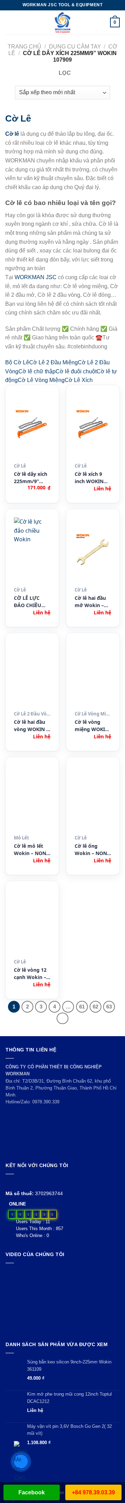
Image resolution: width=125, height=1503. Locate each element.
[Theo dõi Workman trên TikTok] (25, 1182)
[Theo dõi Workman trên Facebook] (9, 1182)
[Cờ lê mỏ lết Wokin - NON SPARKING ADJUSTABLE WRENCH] (32, 798)
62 (95, 1007)
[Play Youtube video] (62, 1300)
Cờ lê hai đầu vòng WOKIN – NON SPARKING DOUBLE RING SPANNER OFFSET (31, 726)
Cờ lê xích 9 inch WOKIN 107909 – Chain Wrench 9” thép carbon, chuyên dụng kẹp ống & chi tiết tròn (92, 478)
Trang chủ (24, 47)
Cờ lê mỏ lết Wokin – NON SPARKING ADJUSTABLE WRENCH (30, 850)
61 (82, 1007)
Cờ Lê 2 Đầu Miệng (53, 362)
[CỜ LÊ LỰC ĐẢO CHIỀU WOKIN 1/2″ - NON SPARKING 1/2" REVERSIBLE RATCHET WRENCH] (32, 550)
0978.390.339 (45, 1101)
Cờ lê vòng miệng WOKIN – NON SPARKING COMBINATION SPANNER (92, 726)
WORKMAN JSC (36, 277)
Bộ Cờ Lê (17, 362)
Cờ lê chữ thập (37, 371)
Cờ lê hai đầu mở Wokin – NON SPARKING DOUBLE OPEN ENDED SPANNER (92, 602)
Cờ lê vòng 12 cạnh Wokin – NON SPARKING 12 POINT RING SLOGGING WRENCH (30, 974)
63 (109, 1007)
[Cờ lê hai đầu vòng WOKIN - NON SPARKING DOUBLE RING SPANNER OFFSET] (32, 674)
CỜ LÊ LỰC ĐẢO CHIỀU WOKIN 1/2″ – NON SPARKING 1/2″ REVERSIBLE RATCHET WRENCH (32, 602)
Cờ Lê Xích (79, 380)
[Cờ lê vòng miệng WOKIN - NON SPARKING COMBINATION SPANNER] (93, 674)
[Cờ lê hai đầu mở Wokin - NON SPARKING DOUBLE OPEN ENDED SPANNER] (93, 550)
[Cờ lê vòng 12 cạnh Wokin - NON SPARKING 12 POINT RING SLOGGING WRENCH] (32, 922)
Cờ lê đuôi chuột (76, 371)
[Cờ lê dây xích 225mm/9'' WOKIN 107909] (32, 426)
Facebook (31, 1492)
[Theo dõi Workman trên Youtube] (18, 1182)
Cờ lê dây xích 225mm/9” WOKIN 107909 (31, 478)
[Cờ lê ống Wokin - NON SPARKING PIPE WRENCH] (93, 798)
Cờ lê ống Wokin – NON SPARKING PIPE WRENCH (93, 850)
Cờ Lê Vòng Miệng (41, 380)
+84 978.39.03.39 (93, 1492)
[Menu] (9, 22)
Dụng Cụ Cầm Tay (75, 47)
